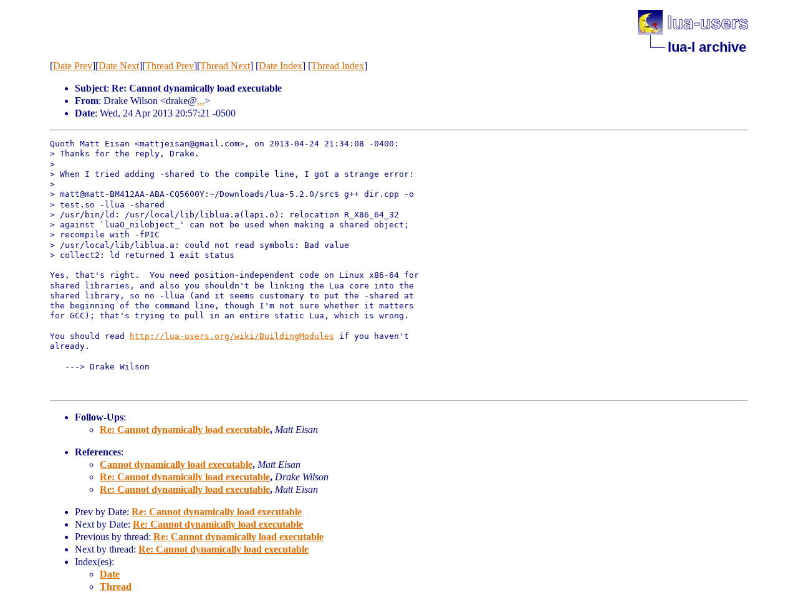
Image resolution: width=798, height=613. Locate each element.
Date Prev (72, 65)
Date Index (280, 65)
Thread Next (225, 65)
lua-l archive (707, 47)
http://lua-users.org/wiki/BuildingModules (232, 336)
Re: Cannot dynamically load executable (185, 429)
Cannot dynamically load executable (176, 464)
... (200, 100)
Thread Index (337, 65)
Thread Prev (169, 65)
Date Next (119, 65)
